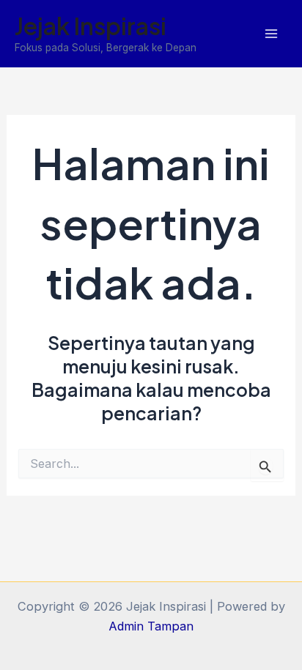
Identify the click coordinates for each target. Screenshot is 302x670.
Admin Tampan (151, 626)
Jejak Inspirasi (90, 25)
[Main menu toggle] (270, 34)
